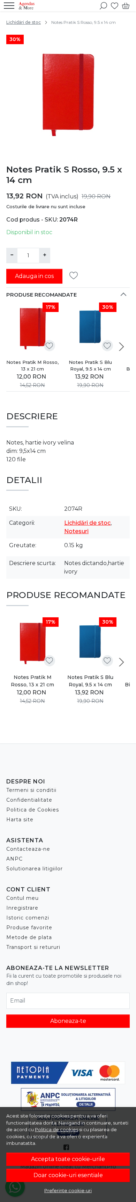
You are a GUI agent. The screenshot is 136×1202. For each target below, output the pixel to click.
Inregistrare (22, 908)
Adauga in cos (34, 276)
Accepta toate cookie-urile (68, 1159)
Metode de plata (29, 937)
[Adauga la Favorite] (75, 276)
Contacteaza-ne (28, 849)
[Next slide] (121, 346)
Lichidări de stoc (23, 22)
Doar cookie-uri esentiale (68, 1175)
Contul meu (22, 898)
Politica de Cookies (32, 810)
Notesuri (76, 531)
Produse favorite (29, 927)
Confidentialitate (29, 800)
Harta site (19, 819)
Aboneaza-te (68, 1021)
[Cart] (125, 5)
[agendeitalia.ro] (28, 5)
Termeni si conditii (31, 790)
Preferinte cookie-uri (68, 1190)
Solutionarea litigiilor (34, 868)
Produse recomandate (41, 295)
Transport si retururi (33, 947)
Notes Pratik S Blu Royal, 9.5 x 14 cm (90, 365)
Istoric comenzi (27, 918)
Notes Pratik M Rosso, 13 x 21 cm (32, 365)
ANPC (14, 859)
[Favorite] (114, 5)
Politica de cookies (56, 1129)
